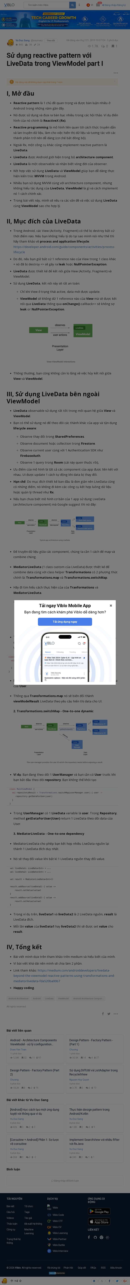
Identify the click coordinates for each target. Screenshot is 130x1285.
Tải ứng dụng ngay (65, 621)
